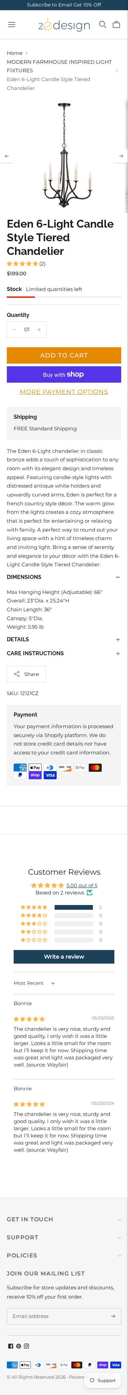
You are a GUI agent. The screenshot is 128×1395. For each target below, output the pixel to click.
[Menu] (11, 24)
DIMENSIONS (24, 577)
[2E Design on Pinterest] (18, 1347)
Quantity (18, 315)
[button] (23, 263)
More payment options (64, 392)
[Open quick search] (103, 24)
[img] (29, 1019)
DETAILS (18, 639)
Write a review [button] (64, 956)
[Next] (121, 156)
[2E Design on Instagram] (26, 1347)
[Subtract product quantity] (14, 329)
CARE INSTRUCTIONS (35, 653)
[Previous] (7, 156)
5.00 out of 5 (82, 885)
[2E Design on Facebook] (10, 1347)
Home (15, 53)
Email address (29, 1308)
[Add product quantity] (39, 329)
